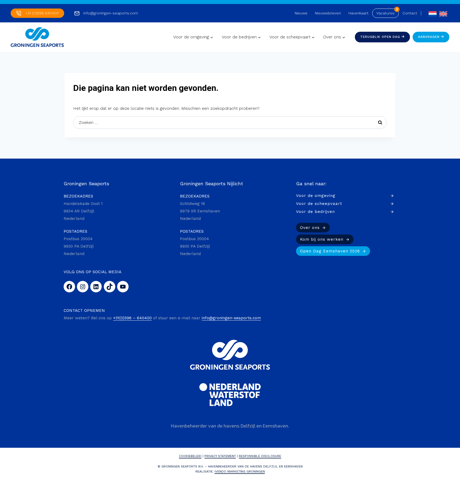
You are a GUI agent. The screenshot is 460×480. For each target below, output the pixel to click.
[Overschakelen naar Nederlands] (431, 13)
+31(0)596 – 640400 (132, 318)
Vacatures (385, 13)
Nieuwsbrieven (328, 13)
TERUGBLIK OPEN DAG (380, 37)
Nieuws (301, 13)
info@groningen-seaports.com (110, 13)
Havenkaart (358, 13)
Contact (409, 13)
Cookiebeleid (190, 456)
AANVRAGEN (429, 37)
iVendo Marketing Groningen (240, 471)
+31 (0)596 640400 (42, 13)
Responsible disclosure (260, 456)
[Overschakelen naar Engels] (442, 13)
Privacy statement (220, 456)
